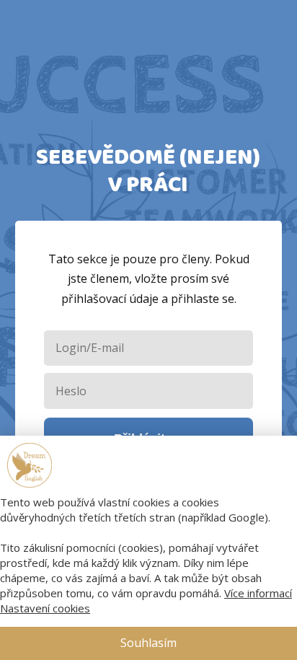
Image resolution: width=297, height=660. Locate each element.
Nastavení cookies (45, 608)
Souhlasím (148, 643)
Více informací (258, 593)
